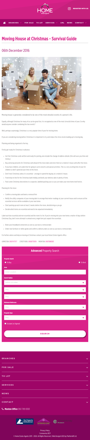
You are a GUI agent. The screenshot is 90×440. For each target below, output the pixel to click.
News (69, 23)
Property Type (8, 313)
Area (5, 267)
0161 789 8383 (24, 409)
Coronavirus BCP (45, 433)
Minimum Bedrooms (10, 302)
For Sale (29, 23)
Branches (14, 23)
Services (50, 23)
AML (62, 23)
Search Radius (8, 278)
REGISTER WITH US (80, 8)
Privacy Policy (45, 431)
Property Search (9, 259)
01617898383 (49, 242)
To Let (39, 23)
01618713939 (32, 242)
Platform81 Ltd (72, 436)
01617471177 (13, 242)
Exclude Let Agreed (13, 324)
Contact (79, 23)
